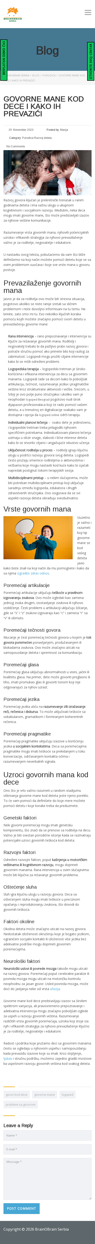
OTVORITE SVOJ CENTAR (91, 61)
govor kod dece (16, 1094)
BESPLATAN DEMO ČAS (4, 58)
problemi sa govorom (21, 1104)
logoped (67, 1094)
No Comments (15, 146)
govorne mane (44, 1094)
